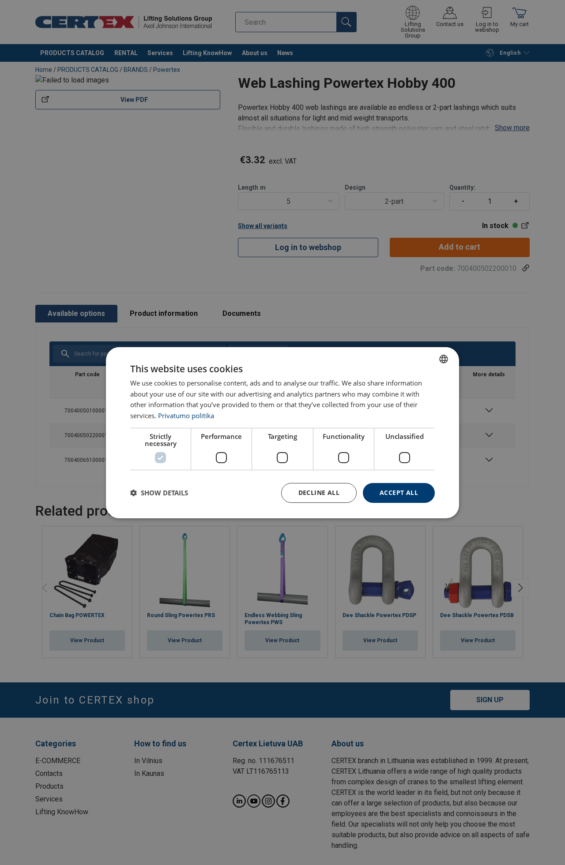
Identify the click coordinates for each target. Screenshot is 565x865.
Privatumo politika (186, 415)
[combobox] (443, 358)
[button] (159, 493)
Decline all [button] (318, 492)
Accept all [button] (399, 492)
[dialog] (282, 432)
